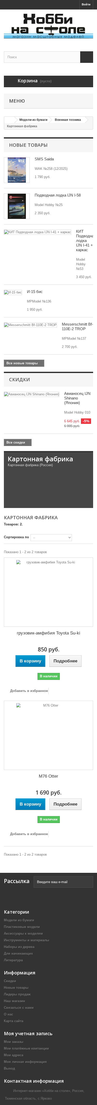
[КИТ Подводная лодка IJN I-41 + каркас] (37, 232)
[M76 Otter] (48, 735)
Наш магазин (14, 1001)
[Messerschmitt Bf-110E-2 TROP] (30, 325)
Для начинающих (18, 953)
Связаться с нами (19, 1008)
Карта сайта (13, 1021)
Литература (13, 960)
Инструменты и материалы (26, 940)
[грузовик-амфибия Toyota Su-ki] (48, 592)
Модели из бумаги (19, 920)
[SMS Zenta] (17, 170)
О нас (8, 1014)
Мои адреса (13, 1055)
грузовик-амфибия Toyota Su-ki (48, 633)
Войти (86, 4)
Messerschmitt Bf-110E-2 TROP (77, 326)
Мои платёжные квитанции (26, 1048)
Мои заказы (13, 1042)
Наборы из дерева (19, 947)
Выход (9, 1068)
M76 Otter (48, 776)
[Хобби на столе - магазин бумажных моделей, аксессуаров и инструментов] (48, 25)
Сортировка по (16, 537)
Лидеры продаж (17, 994)
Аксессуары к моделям (23, 933)
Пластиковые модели (22, 927)
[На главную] (9, 120)
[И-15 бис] (13, 292)
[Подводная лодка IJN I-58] (17, 206)
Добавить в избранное (28, 691)
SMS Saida (44, 159)
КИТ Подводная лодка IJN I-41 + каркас (86, 240)
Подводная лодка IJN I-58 (58, 195)
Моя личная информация (25, 1062)
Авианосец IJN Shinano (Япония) (77, 398)
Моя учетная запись (28, 1033)
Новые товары (28, 145)
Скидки (19, 379)
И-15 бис (35, 291)
